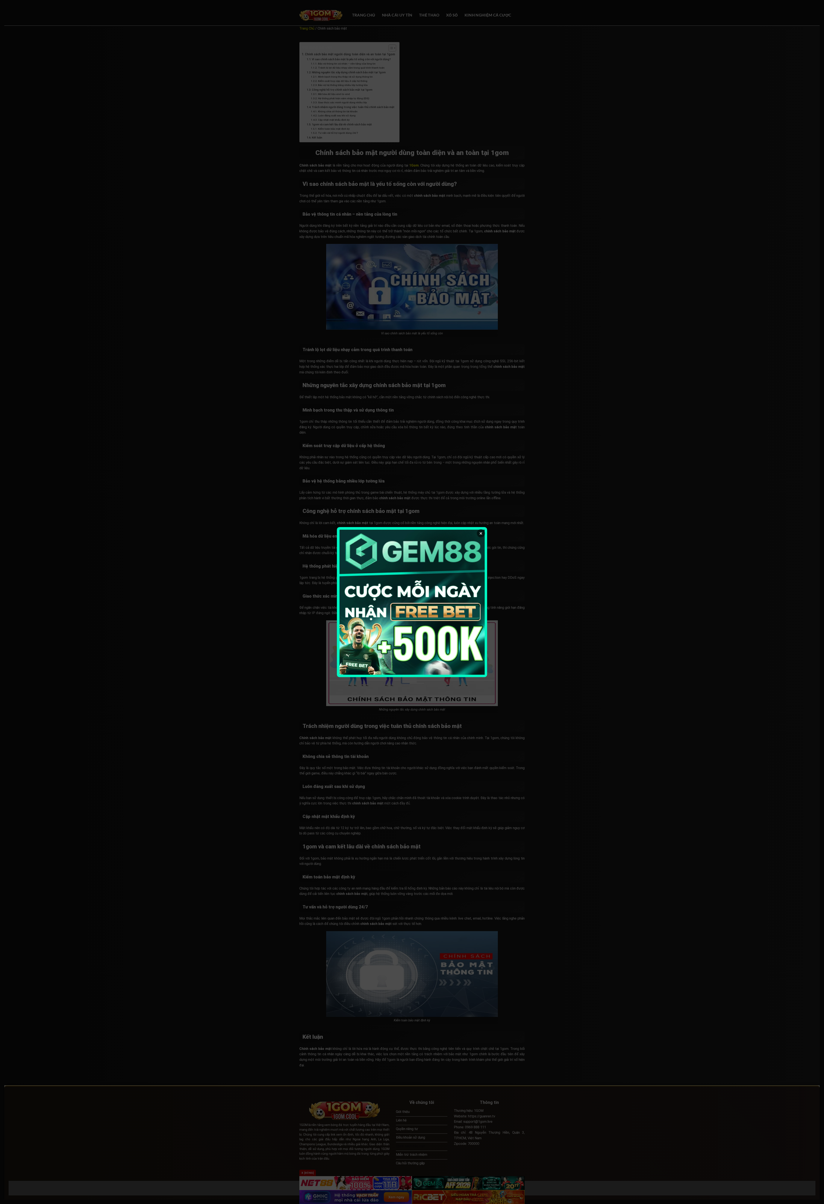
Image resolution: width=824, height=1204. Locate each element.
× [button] (480, 533)
